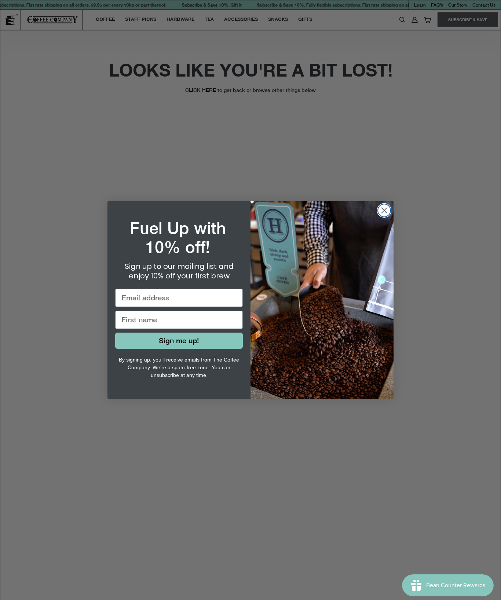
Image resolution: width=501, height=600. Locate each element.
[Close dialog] (384, 210)
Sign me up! (179, 340)
